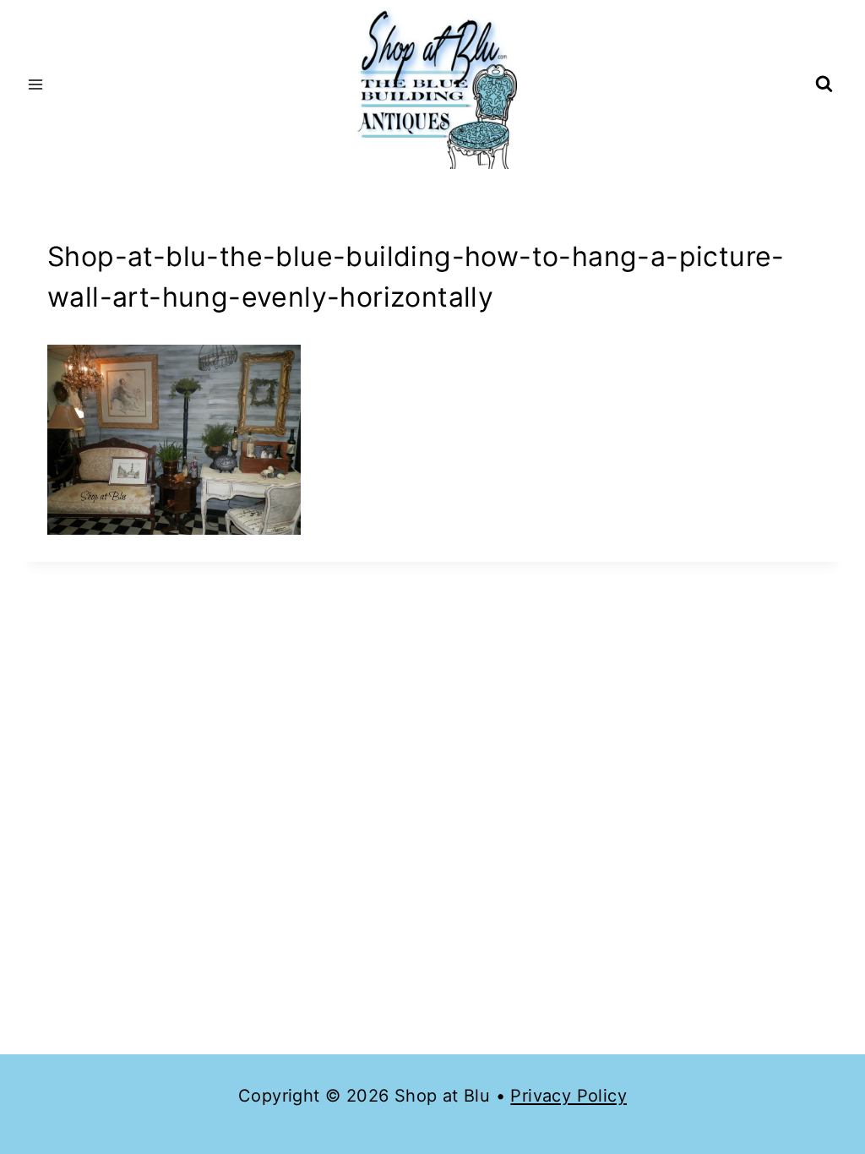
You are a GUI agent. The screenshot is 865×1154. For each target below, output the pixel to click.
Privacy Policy (568, 1096)
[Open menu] (36, 84)
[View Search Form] (824, 85)
